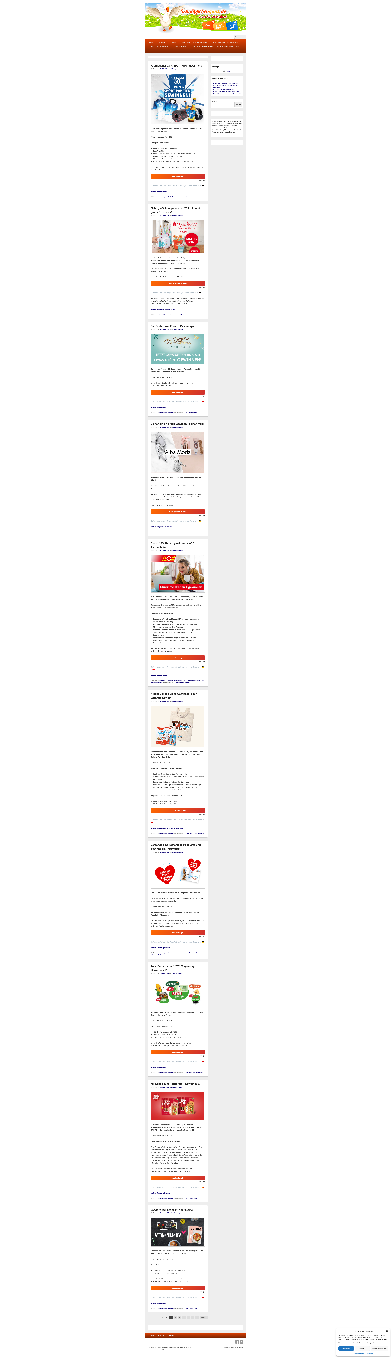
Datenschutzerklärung (198, 690)
